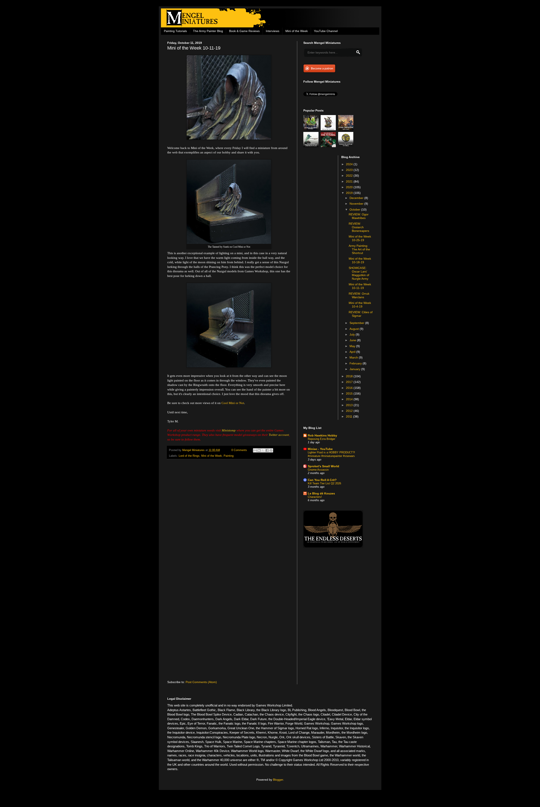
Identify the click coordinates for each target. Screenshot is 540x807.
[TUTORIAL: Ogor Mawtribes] (329, 129)
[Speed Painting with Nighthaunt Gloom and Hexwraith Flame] (311, 146)
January (355, 369)
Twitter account (279, 434)
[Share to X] (263, 450)
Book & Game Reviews (244, 31)
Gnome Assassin (318, 469)
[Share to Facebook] (267, 450)
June (353, 340)
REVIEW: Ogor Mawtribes (359, 216)
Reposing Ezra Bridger (321, 438)
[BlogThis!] (259, 450)
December (357, 198)
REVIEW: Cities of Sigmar (361, 313)
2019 (350, 193)
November (357, 203)
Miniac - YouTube (320, 449)
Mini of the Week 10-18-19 (360, 260)
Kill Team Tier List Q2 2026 (324, 483)
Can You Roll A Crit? (322, 480)
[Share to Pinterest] (271, 450)
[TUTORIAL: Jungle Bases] (311, 129)
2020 (350, 187)
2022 (350, 175)
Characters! (315, 496)
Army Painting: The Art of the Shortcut (359, 249)
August (355, 328)
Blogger (278, 779)
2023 (350, 170)
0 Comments (239, 450)
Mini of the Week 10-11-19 (360, 286)
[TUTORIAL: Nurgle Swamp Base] (346, 146)
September (357, 323)
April (353, 351)
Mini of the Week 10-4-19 (360, 304)
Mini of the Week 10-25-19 (360, 238)
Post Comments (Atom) (201, 682)
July (353, 334)
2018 (350, 376)
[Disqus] (229, 517)
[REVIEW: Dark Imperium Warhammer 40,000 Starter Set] (346, 129)
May (353, 346)
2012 (350, 410)
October (355, 209)
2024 (350, 164)
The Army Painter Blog (208, 31)
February (356, 363)
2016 (350, 387)
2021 (350, 181)
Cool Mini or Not (232, 403)
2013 (350, 405)
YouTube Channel (326, 31)
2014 (350, 399)
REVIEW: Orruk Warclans (359, 295)
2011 (349, 416)
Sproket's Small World (323, 466)
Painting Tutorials (175, 31)
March (354, 357)
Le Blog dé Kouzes (321, 493)
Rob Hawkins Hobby (322, 435)
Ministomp (229, 430)
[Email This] (255, 450)
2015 (350, 393)
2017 (350, 382)
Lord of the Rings (189, 455)
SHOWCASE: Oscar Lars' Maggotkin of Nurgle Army (359, 273)
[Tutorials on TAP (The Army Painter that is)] (329, 146)
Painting (229, 455)
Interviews (272, 31)
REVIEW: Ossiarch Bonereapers (359, 227)
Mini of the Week (296, 31)
